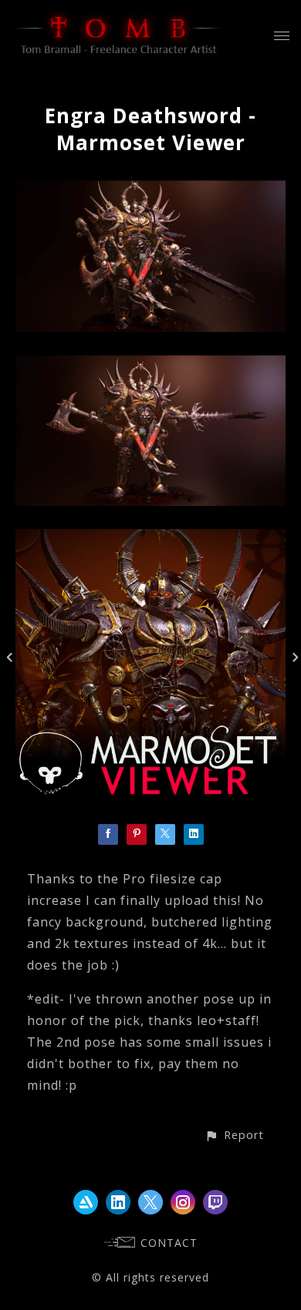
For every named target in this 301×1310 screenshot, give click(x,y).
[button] (234, 1135)
